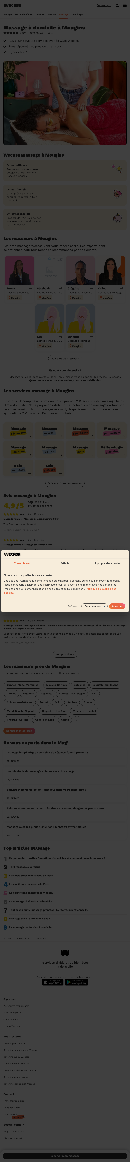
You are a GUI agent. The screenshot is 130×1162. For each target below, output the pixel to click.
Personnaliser (92, 606)
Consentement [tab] (22, 563)
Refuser (72, 606)
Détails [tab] (65, 563)
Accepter (117, 606)
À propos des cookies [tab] (107, 563)
